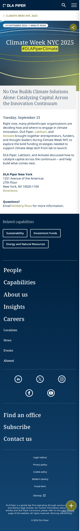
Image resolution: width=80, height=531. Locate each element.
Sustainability (15, 233)
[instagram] (61, 379)
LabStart (41, 132)
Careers (14, 319)
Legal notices (40, 457)
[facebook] (29, 393)
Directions (10, 191)
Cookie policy (40, 471)
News (7, 340)
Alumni (9, 361)
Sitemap (37, 495)
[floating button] (71, 505)
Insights (14, 306)
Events (8, 350)
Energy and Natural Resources (25, 244)
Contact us (18, 438)
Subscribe (17, 427)
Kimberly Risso (21, 206)
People (13, 270)
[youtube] (51, 393)
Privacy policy (40, 464)
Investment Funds (45, 233)
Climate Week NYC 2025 (22, 15)
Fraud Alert (40, 486)
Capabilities (20, 282)
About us (16, 294)
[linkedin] (18, 379)
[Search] (64, 5)
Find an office (22, 415)
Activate (8, 136)
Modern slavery (40, 479)
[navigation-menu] (74, 5)
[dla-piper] (14, 5)
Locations (10, 330)
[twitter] (40, 379)
